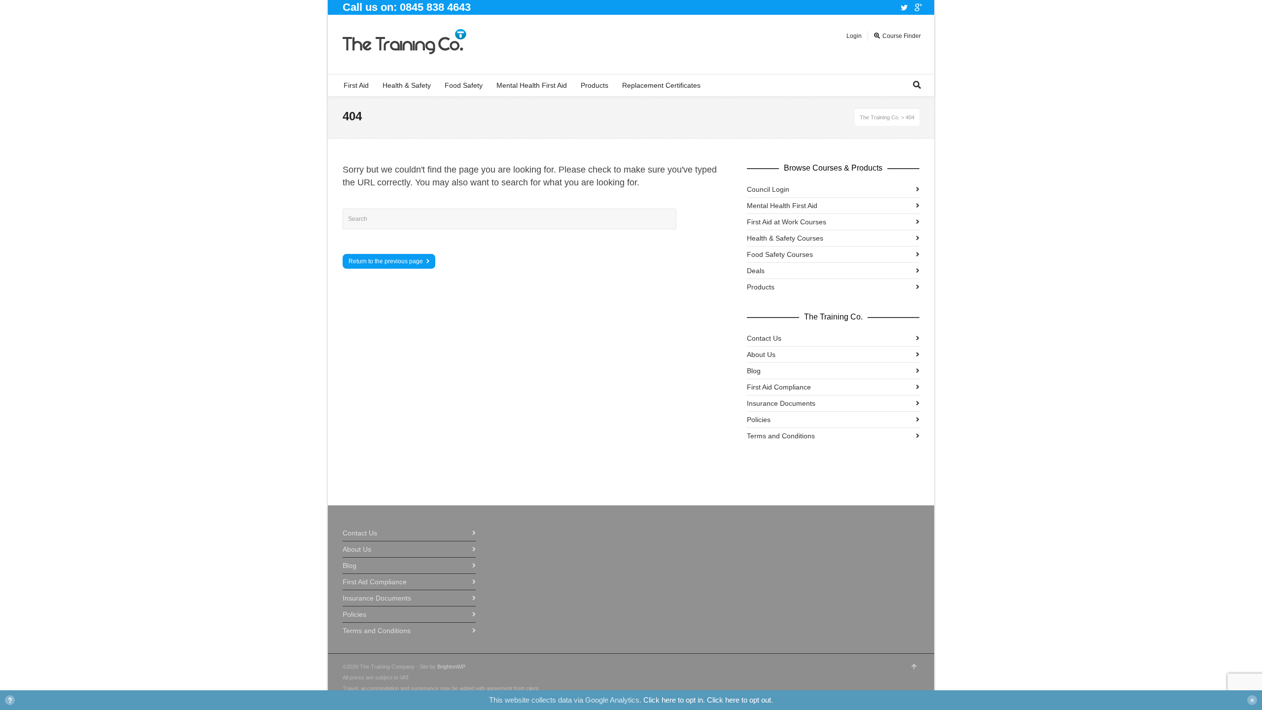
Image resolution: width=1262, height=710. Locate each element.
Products (760, 287)
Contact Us (764, 338)
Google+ (918, 7)
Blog (754, 371)
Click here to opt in (673, 700)
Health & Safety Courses (785, 238)
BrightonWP (451, 667)
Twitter (904, 7)
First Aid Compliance (779, 387)
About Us (761, 354)
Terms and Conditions (781, 436)
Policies (759, 420)
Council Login (768, 189)
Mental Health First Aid (782, 206)
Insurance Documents (781, 403)
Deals (756, 271)
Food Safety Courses (780, 254)
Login (854, 36)
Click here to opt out (739, 700)
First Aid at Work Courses (786, 222)
